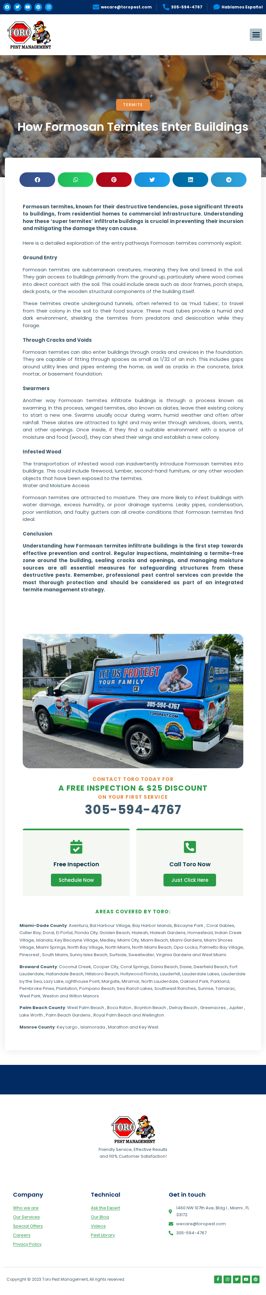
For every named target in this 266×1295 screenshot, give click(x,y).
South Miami (55, 955)
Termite (133, 104)
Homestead (200, 933)
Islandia (44, 940)
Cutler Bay (30, 933)
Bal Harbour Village (110, 925)
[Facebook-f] (218, 1279)
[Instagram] (49, 7)
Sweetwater (141, 955)
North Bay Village (85, 947)
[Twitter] (17, 7)
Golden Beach (115, 933)
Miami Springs (51, 947)
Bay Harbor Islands (152, 925)
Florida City (86, 933)
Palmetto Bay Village (221, 947)
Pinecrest (29, 955)
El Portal (64, 933)
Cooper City (105, 967)
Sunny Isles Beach (88, 955)
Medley (107, 940)
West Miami (214, 955)
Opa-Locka (186, 947)
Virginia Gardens (173, 955)
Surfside (118, 955)
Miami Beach (154, 940)
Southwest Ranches (175, 988)
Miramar (130, 981)
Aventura (78, 925)
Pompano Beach (97, 988)
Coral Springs (134, 967)
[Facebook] (7, 7)
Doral (48, 933)
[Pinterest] (38, 7)
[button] (256, 35)
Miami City (128, 940)
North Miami (117, 947)
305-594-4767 (133, 809)
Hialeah (140, 933)
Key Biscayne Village (76, 940)
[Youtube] (28, 7)
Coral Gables (220, 925)
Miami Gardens (186, 940)
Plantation (66, 988)
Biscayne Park (188, 925)
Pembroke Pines (36, 988)
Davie (186, 967)
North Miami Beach (152, 947)
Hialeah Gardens (168, 933)
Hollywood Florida (139, 974)
